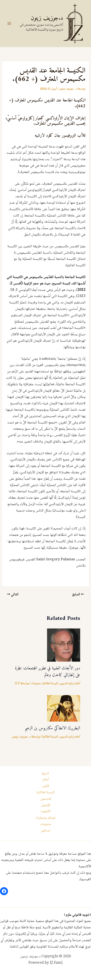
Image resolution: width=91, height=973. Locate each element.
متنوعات (36, 683)
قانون (45, 786)
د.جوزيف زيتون (47, 18)
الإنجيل (45, 805)
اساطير (45, 831)
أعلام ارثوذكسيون (69, 683)
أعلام (45, 780)
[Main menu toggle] (9, 23)
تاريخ (45, 773)
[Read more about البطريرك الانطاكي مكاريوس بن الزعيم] (63, 709)
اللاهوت (45, 811)
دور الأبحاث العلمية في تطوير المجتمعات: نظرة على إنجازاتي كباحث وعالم (47, 672)
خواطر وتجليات (45, 818)
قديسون (45, 799)
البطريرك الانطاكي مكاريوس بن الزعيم (52, 728)
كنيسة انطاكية (50, 683)
